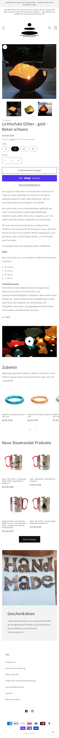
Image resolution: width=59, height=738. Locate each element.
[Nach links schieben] (3, 110)
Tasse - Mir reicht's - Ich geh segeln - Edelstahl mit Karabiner (43, 522)
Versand (12, 139)
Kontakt (9, 693)
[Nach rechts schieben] (56, 110)
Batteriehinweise (12, 699)
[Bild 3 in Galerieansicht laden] (45, 109)
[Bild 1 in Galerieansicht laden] (14, 109)
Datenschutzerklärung (15, 668)
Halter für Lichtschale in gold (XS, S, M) (39, 415)
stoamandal (31, 733)
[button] (3, 28)
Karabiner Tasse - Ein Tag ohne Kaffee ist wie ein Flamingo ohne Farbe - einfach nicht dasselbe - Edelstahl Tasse (14, 524)
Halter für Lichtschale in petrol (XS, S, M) (13, 415)
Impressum (10, 662)
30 (33, 149)
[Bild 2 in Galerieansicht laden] (29, 109)
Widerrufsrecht (12, 674)
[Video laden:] (29, 341)
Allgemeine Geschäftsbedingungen (20, 680)
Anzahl (4, 155)
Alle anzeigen (29, 539)
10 (6, 149)
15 (15, 149)
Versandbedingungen (14, 687)
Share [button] (7, 317)
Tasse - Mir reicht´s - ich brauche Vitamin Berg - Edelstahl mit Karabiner (14, 481)
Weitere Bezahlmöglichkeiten (29, 185)
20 (24, 149)
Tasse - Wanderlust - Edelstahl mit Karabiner (42, 480)
